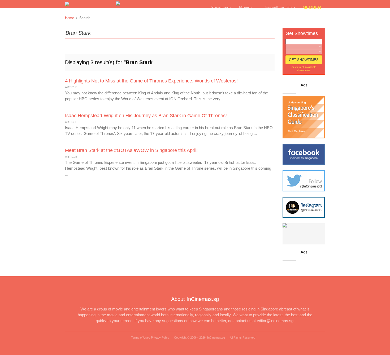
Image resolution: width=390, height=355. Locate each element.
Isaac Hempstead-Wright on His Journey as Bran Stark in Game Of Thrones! (146, 115)
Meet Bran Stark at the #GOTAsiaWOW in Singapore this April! (131, 150)
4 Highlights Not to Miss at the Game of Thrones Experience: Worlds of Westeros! (151, 81)
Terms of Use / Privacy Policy (150, 337)
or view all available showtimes (304, 68)
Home (69, 18)
